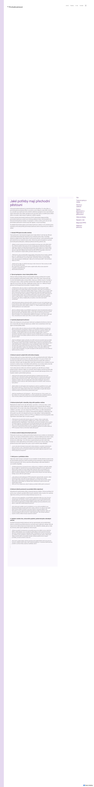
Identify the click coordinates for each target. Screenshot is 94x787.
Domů (67, 5)
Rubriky (72, 5)
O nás (76, 5)
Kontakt (81, 5)
